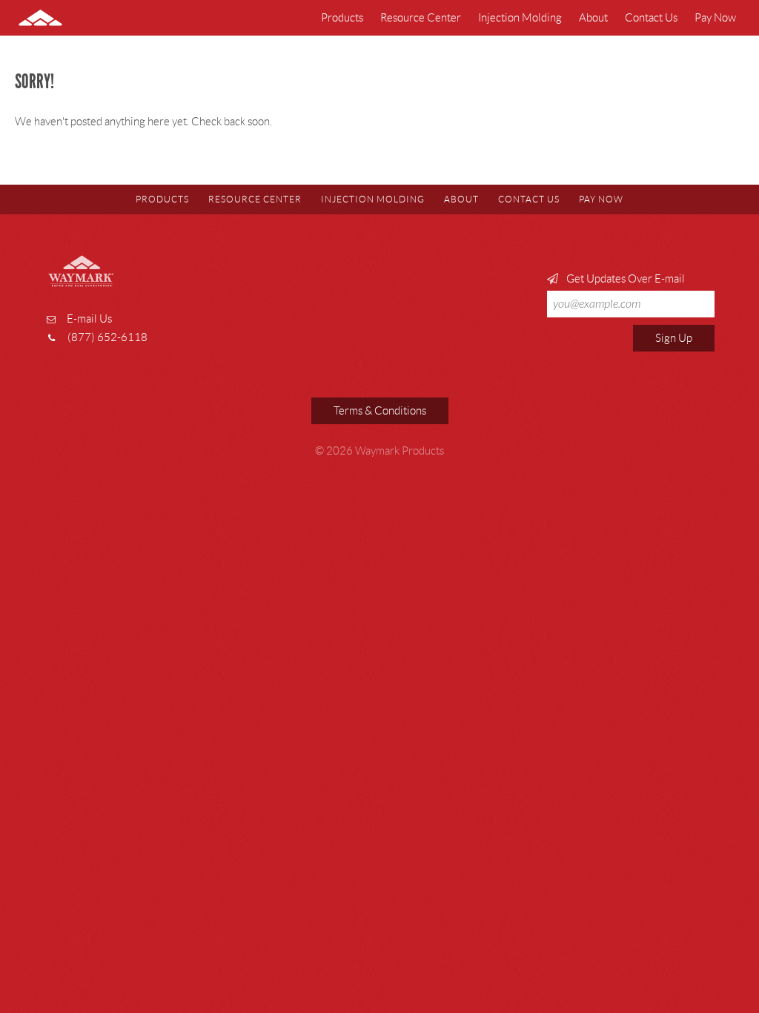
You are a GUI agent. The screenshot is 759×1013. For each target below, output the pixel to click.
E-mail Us (89, 319)
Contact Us (651, 18)
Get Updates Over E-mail (624, 279)
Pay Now (715, 18)
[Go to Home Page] (51, 18)
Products (342, 18)
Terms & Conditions (380, 411)
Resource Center (420, 18)
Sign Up (673, 338)
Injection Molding (520, 18)
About (593, 18)
